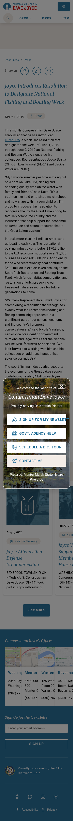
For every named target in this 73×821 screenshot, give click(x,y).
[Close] (61, 386)
